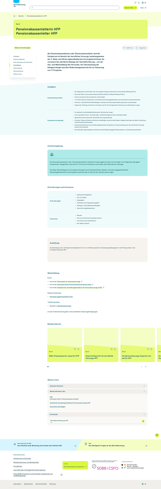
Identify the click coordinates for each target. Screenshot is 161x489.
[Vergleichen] (78, 349)
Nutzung (52, 484)
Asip (51, 397)
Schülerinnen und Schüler (22, 458)
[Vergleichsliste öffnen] (139, 2)
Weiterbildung (17, 68)
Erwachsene (17, 466)
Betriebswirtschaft (65, 306)
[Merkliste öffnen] (135, 2)
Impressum (17, 484)
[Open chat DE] (157, 435)
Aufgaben (16, 56)
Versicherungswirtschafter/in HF (61, 297)
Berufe (21, 16)
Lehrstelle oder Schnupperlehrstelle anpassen (29, 470)
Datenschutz (28, 484)
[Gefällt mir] (75, 349)
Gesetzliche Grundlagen (57, 406)
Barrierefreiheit (41, 484)
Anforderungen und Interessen (22, 62)
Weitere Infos (17, 74)
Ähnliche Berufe (18, 71)
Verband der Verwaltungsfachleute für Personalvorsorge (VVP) (70, 403)
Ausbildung (17, 65)
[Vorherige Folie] (142, 367)
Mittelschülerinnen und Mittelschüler (26, 462)
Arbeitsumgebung (18, 59)
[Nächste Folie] (146, 367)
